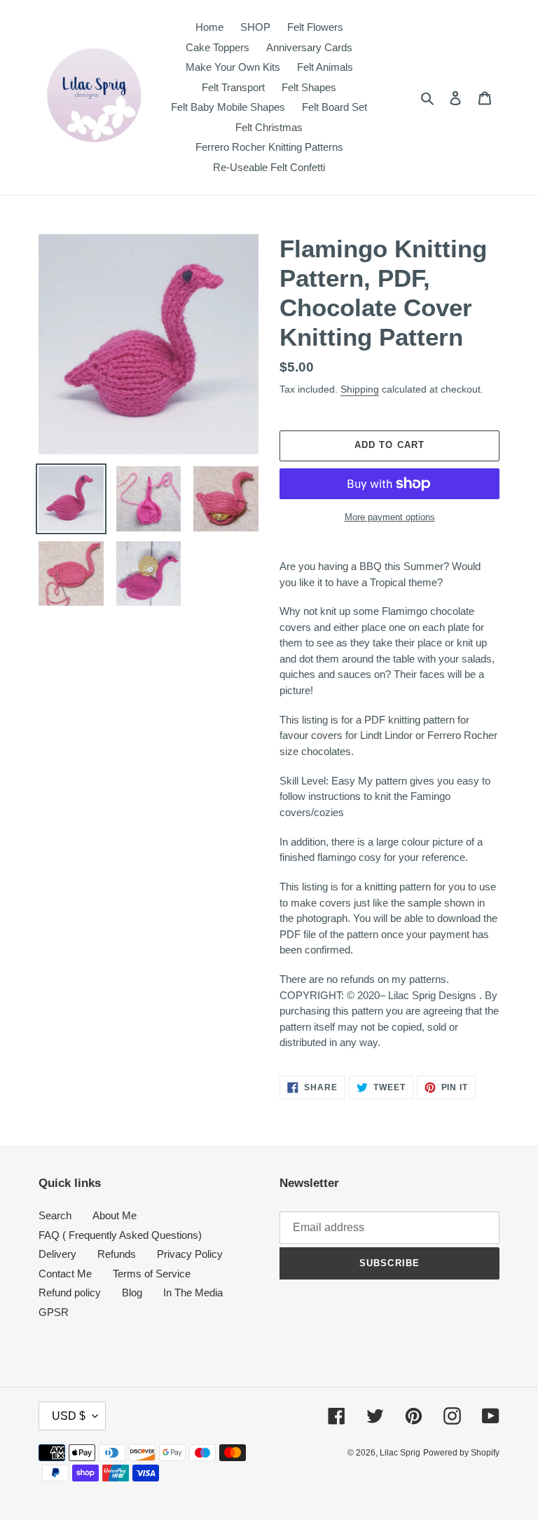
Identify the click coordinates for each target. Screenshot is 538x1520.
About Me (114, 1215)
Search (55, 1215)
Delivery (57, 1254)
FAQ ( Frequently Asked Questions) (120, 1235)
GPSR (54, 1312)
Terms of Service (152, 1274)
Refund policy (70, 1292)
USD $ (68, 1416)
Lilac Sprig (400, 1453)
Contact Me (65, 1274)
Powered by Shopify (461, 1453)
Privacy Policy (190, 1254)
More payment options (390, 517)
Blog (132, 1292)
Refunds (116, 1254)
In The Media (193, 1292)
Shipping (359, 389)
